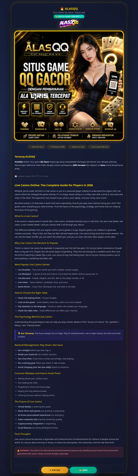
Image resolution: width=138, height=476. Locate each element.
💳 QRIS (83, 470)
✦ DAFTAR (54, 470)
